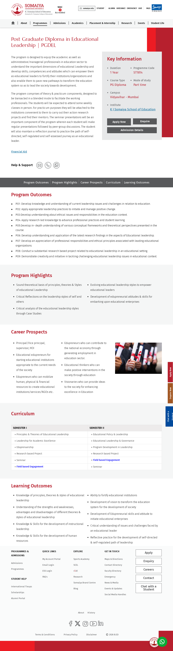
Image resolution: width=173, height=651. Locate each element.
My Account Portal (51, 559)
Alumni (111, 8)
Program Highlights (64, 182)
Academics (77, 23)
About (24, 23)
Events (141, 23)
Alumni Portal (18, 598)
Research (126, 23)
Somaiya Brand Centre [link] (84, 582)
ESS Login (47, 571)
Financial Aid (19, 151)
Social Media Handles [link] (115, 594)
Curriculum (113, 182)
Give (140, 8)
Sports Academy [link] (81, 559)
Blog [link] (75, 588)
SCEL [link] (75, 565)
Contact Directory (113, 565)
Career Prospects (92, 182)
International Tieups (21, 586)
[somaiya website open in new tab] (157, 8)
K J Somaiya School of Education (133, 109)
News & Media (111, 582)
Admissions (59, 23)
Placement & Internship (102, 23)
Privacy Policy (70, 634)
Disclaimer (91, 634)
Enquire (145, 121)
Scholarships (17, 592)
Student (100, 8)
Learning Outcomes (136, 182)
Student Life (157, 23)
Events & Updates (113, 588)
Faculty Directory (113, 571)
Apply (149, 552)
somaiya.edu (88, 8)
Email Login (48, 565)
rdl (75, 571)
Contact (148, 578)
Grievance (121, 8)
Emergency (132, 8)
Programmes (40, 23)
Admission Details (132, 130)
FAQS (148, 8)
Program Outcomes (36, 182)
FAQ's (44, 576)
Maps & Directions (114, 559)
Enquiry (149, 561)
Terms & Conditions (45, 634)
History (91, 612)
